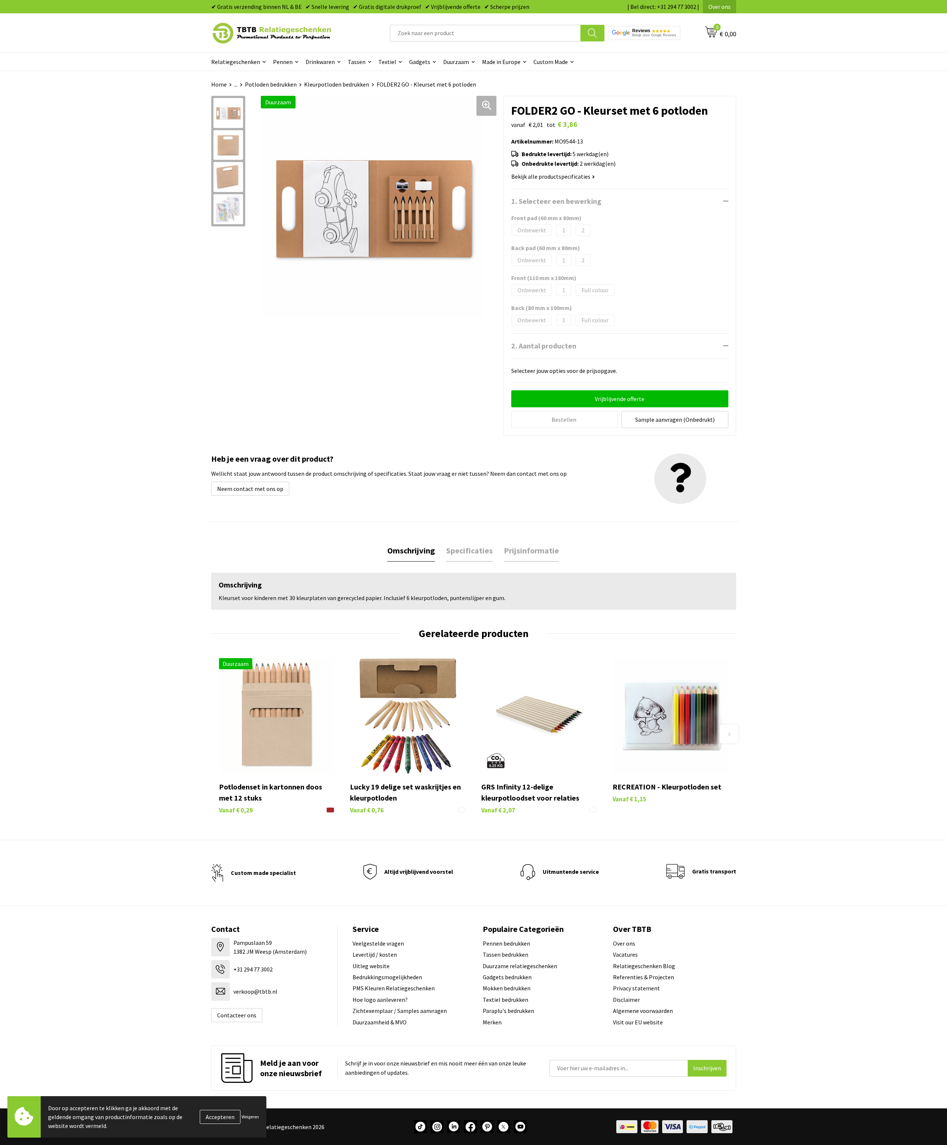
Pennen (283, 61)
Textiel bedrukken (505, 999)
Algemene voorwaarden (643, 1010)
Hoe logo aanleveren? (380, 999)
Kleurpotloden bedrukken (336, 84)
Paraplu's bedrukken (508, 1010)
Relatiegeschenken (235, 61)
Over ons (719, 6)
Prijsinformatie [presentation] (531, 550)
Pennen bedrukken (506, 943)
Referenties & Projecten (643, 977)
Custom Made (550, 61)
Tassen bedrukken (505, 954)
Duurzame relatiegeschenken (520, 966)
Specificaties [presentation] (469, 550)
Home (219, 84)
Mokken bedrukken (506, 988)
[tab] (411, 551)
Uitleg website (371, 966)
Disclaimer (626, 999)
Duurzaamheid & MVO (380, 1022)
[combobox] (485, 33)
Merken (492, 1022)
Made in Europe (501, 61)
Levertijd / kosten (375, 954)
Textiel (387, 61)
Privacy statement (636, 988)
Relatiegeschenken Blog (644, 966)
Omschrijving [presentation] (411, 550)
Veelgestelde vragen (378, 943)
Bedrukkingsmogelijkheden (387, 977)
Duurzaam (456, 61)
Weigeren (250, 1116)
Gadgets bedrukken (507, 977)
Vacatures (625, 954)
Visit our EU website (638, 1022)
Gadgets (419, 61)
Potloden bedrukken (271, 84)
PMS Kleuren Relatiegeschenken (394, 988)
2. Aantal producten (543, 345)
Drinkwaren (320, 61)
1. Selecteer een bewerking (556, 201)
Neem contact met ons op (250, 488)
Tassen (356, 61)
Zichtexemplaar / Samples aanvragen (400, 1010)
